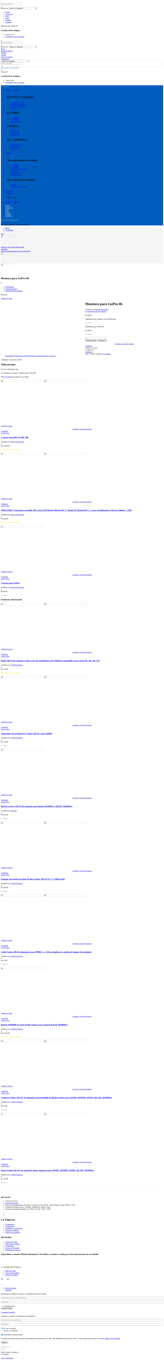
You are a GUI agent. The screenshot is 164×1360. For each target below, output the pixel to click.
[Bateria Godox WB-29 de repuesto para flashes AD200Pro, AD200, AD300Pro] (22, 750)
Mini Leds (15, 148)
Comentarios (9, 1224)
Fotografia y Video (12, 90)
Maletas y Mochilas (18, 104)
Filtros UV (15, 131)
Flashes (14, 108)
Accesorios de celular (19, 169)
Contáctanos (9, 1226)
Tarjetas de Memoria (18, 106)
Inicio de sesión (7, 1308)
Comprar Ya (102, 340)
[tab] (9, 356)
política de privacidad (112, 1338)
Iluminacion (9, 153)
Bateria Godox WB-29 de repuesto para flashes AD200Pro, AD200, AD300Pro (36, 806)
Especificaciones (11, 289)
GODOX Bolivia (16, 665)
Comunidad (9, 193)
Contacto (8, 22)
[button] (1, 40)
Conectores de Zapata (19, 186)
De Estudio (15, 117)
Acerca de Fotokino (12, 1273)
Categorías (4, 86)
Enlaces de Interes (11, 1275)
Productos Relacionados (13, 291)
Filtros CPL (15, 135)
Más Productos (31, 356)
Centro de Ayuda (11, 1242)
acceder (8, 377)
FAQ (7, 16)
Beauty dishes (16, 175)
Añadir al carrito (6, 298)
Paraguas (14, 171)
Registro (4, 1342)
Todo (7, 18)
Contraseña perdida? (8, 1312)
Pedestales (15, 167)
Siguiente (4, 249)
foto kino (13, 811)
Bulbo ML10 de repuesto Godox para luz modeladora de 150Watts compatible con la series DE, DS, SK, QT (50, 661)
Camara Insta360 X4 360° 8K (14, 437)
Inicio (7, 228)
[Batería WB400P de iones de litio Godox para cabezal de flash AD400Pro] (22, 969)
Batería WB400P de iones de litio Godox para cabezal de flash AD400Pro (34, 1025)
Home (7, 12)
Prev (2, 234)
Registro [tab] (8, 1290)
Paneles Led (15, 146)
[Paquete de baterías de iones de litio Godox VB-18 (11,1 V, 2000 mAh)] (44, 823)
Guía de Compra (7, 57)
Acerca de (8, 14)
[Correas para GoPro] (22, 527)
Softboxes (15, 165)
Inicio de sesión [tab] (10, 1288)
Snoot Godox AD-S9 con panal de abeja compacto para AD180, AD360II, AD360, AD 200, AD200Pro (47, 1170)
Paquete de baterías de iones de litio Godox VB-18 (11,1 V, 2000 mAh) (33, 879)
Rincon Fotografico (102, 309)
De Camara (15, 119)
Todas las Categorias (12, 202)
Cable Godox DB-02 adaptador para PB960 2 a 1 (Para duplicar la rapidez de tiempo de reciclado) (46, 952)
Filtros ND (15, 133)
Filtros (13, 184)
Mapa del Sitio (10, 1271)
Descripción (9, 287)
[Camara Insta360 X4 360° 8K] (44, 381)
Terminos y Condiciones (14, 1228)
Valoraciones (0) (20, 356)
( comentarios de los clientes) (95, 311)
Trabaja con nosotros (12, 1232)
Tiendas (8, 20)
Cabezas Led (16, 144)
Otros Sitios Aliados (12, 1244)
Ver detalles (5, 304)
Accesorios (9, 191)
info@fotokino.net (11, 1203)
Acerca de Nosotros (12, 1248)
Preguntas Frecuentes (12, 1250)
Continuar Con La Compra (14, 37)
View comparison (7, 1358)
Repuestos (15, 173)
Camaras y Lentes (17, 102)
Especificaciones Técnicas (46, 356)
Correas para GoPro (10, 583)
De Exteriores (16, 121)
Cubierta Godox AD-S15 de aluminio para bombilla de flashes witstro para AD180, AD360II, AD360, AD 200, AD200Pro (56, 1097)
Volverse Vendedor (12, 1230)
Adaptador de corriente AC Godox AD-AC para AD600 (26, 733)
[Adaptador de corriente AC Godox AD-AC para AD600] (44, 677)
